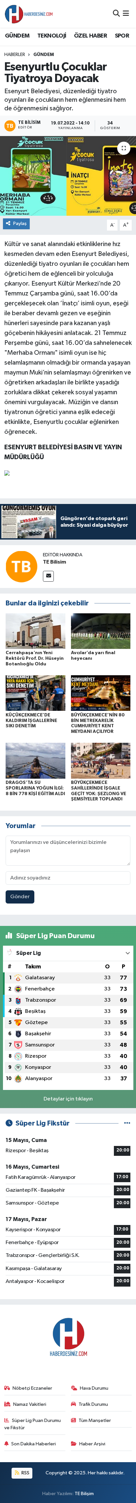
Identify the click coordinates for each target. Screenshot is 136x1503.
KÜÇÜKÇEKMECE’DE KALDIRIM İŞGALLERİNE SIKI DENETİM (31, 721)
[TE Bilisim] (21, 566)
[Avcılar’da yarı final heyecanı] (101, 631)
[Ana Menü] (126, 13)
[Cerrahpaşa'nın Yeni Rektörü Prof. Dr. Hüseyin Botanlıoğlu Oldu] (35, 631)
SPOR (122, 36)
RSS (24, 1472)
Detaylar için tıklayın (68, 1099)
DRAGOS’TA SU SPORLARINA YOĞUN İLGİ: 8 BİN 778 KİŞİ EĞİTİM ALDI (35, 788)
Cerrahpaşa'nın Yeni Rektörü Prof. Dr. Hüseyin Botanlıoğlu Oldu (35, 658)
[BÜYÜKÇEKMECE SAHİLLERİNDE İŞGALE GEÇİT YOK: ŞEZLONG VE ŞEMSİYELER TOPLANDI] (101, 761)
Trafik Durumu (93, 1404)
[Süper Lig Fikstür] (127, 1123)
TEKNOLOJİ (51, 36)
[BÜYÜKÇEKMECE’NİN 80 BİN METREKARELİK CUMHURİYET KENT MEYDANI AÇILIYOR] (101, 693)
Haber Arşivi (92, 1443)
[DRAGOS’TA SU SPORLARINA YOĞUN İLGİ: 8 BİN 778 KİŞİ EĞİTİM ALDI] (35, 761)
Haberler (14, 54)
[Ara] (116, 13)
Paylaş (20, 223)
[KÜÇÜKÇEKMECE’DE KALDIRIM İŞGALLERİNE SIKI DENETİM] (35, 693)
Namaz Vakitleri (29, 1404)
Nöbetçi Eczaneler (32, 1388)
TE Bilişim (84, 1493)
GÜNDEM (17, 36)
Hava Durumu (94, 1388)
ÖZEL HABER (90, 36)
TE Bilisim (54, 562)
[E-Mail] (48, 576)
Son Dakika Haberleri (33, 1443)
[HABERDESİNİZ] (29, 13)
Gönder (20, 897)
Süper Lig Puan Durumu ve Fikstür (32, 1424)
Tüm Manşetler (95, 1420)
